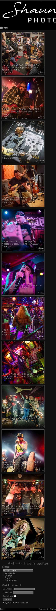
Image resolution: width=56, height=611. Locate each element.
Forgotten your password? (15, 602)
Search (8, 576)
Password (8, 592)
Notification (11, 580)
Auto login (8, 596)
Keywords (10, 573)
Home (4, 27)
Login (2, 609)
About (8, 578)
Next (39, 563)
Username (8, 589)
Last (46, 563)
